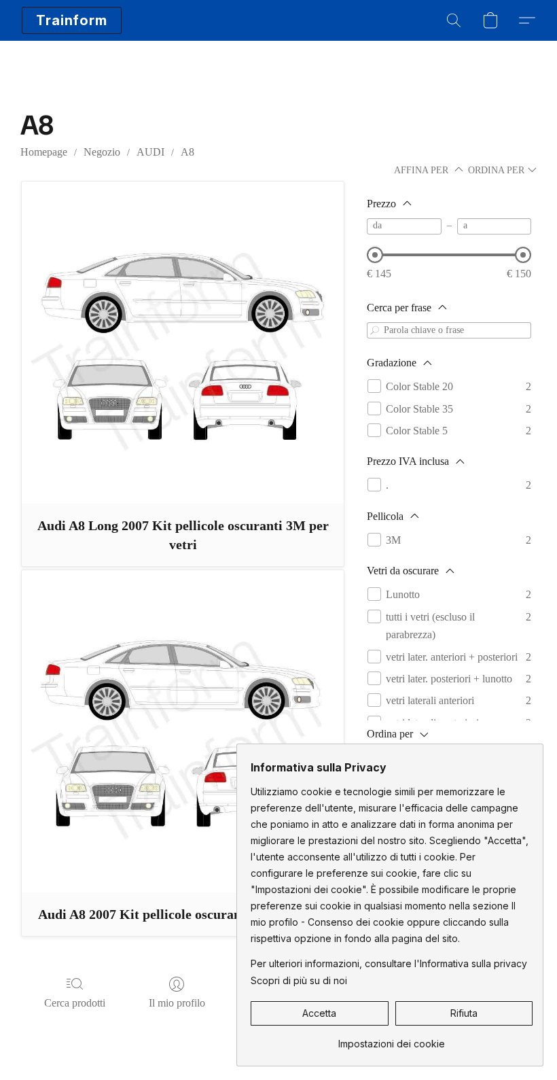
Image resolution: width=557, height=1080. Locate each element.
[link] (392, 1039)
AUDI (150, 152)
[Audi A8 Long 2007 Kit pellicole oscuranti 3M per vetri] (183, 342)
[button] (72, 20)
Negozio (102, 152)
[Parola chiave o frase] (375, 329)
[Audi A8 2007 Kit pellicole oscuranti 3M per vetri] (183, 731)
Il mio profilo (177, 1003)
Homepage (43, 152)
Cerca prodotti (74, 1003)
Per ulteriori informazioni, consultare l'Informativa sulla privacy (389, 963)
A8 (187, 152)
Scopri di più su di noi (299, 980)
